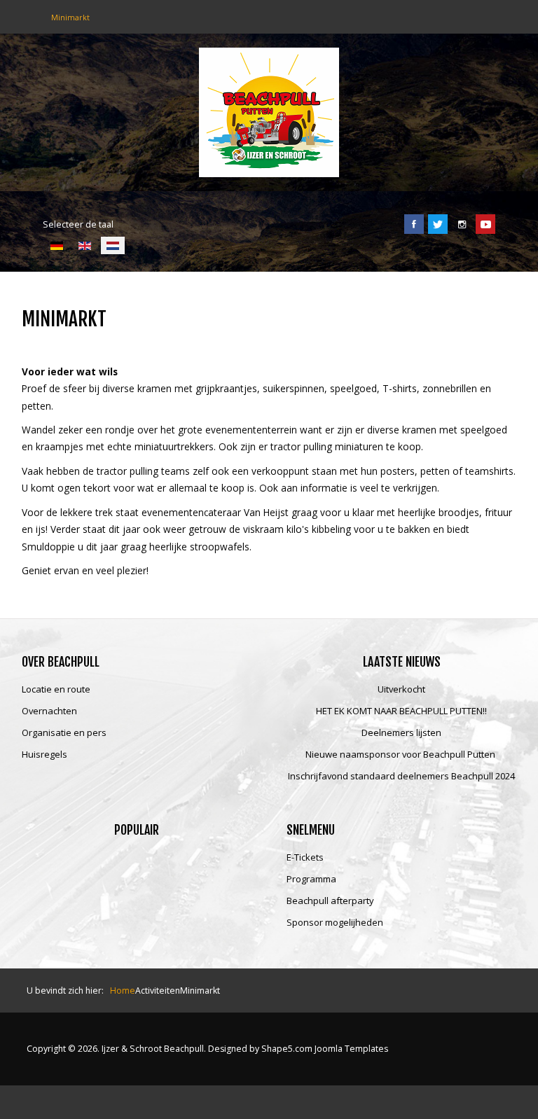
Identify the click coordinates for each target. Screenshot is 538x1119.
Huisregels (44, 754)
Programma (311, 879)
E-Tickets (305, 857)
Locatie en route (56, 689)
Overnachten (49, 711)
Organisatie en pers (64, 733)
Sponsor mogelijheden (335, 923)
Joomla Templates (351, 1049)
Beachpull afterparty (330, 901)
